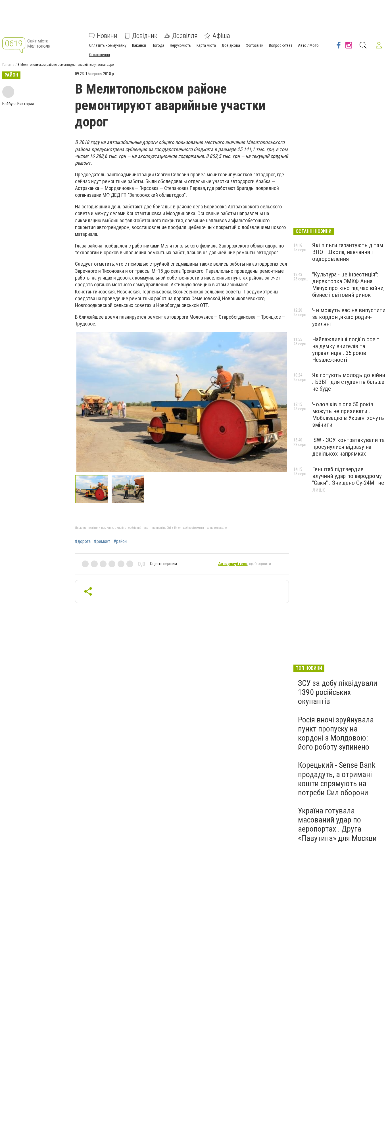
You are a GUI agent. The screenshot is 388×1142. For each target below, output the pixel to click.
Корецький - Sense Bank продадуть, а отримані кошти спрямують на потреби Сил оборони (337, 778)
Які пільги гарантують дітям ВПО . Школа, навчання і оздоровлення (347, 252)
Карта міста (206, 45)
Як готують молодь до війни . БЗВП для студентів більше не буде (348, 382)
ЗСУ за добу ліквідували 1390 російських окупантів (337, 692)
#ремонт (102, 541)
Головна (8, 65)
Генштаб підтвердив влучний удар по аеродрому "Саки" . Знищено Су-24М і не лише (348, 479)
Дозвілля (185, 36)
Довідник (144, 36)
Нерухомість (180, 45)
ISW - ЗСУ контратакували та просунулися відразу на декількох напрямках (348, 447)
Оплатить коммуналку (107, 45)
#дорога (83, 541)
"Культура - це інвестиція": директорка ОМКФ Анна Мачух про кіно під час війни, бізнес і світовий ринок (348, 284)
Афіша (221, 36)
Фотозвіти (254, 45)
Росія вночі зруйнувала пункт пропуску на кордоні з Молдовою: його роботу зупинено (336, 733)
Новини (107, 36)
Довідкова (231, 45)
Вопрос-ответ (280, 45)
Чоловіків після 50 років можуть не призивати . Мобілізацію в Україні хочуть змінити (348, 414)
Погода (158, 45)
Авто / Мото (308, 45)
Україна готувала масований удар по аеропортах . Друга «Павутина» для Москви (337, 824)
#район (120, 541)
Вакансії (139, 45)
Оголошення (99, 54)
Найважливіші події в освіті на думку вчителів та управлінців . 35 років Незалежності (346, 349)
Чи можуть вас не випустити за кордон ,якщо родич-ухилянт (348, 317)
